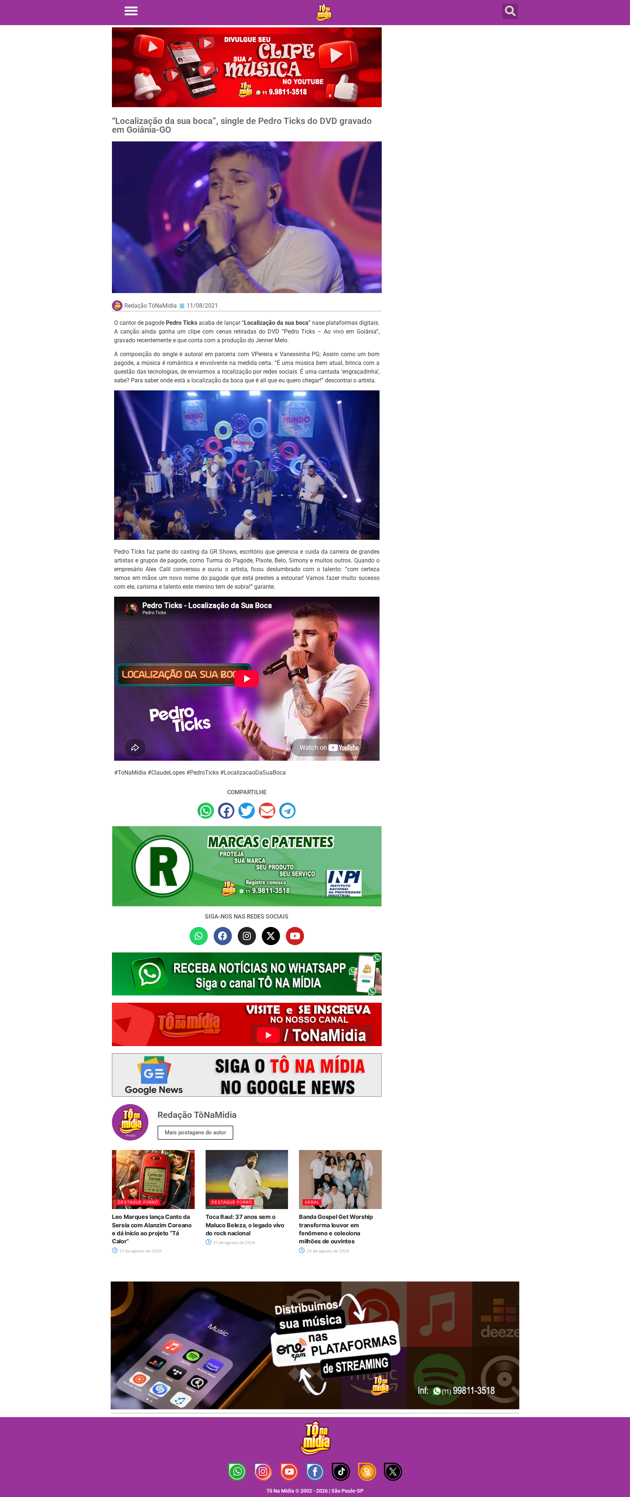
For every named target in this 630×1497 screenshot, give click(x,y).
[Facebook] (223, 936)
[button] (131, 11)
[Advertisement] (454, 86)
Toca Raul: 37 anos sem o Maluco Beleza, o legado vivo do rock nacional (245, 1225)
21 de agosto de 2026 (140, 1251)
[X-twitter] (271, 936)
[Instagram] (247, 936)
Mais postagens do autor (195, 1132)
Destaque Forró (138, 1202)
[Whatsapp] (199, 936)
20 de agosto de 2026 (327, 1251)
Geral (312, 1202)
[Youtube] (295, 936)
